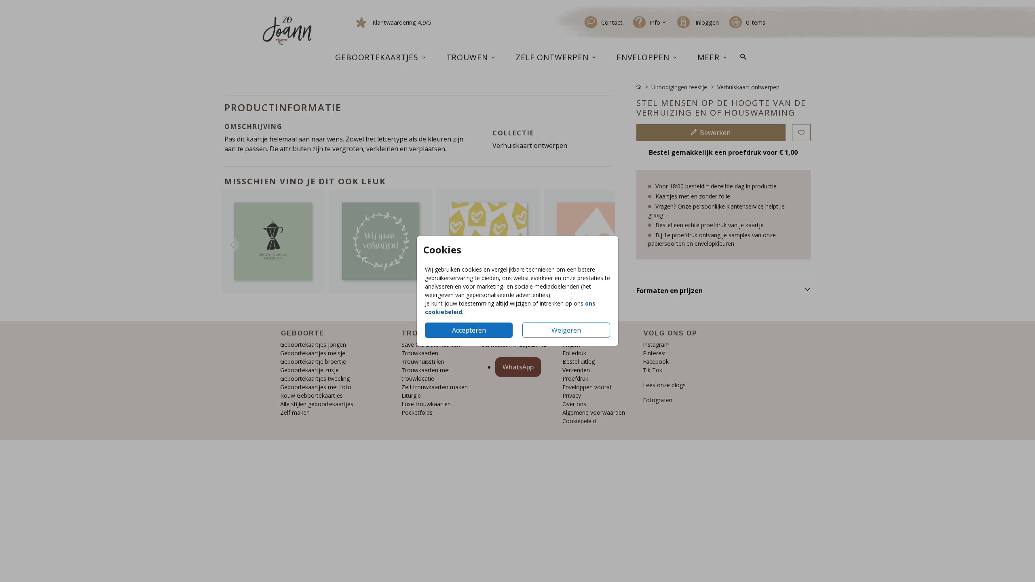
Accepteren (469, 330)
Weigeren (566, 330)
